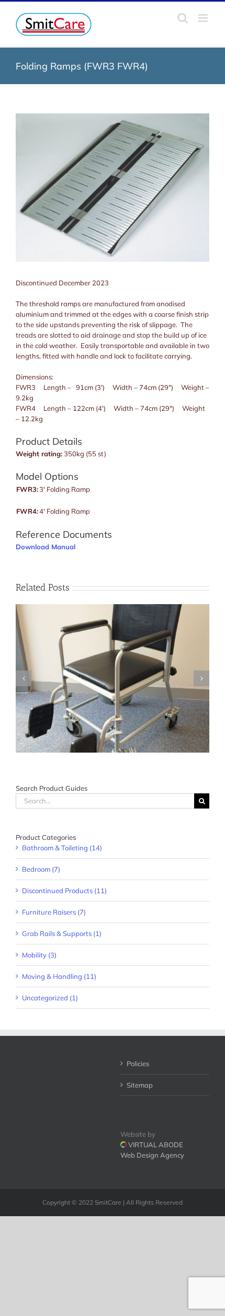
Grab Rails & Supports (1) (62, 933)
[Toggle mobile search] (182, 18)
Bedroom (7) (41, 869)
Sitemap (140, 1085)
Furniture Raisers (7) (54, 912)
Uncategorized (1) (50, 998)
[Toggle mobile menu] (203, 18)
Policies (138, 1063)
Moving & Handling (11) (59, 976)
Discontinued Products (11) (64, 890)
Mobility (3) (39, 955)
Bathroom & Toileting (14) (62, 848)
